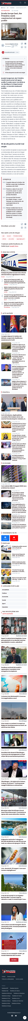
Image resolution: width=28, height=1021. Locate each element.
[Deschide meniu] (25, 3)
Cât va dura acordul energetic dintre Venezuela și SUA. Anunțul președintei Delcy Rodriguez (13, 926)
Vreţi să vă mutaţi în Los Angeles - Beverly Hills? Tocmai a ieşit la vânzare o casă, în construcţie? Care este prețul (13, 898)
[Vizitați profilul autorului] (2, 45)
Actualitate (12, 7)
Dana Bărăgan (23, 721)
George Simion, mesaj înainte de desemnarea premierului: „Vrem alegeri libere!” (19, 437)
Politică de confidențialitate (8, 979)
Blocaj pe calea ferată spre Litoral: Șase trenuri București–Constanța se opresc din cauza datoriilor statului (13, 812)
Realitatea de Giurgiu (6, 1006)
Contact (3, 976)
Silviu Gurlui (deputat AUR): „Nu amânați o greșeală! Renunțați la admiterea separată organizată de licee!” (14, 282)
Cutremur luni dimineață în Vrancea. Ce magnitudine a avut (13, 697)
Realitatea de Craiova (17, 995)
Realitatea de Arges (6, 995)
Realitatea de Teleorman (17, 1000)
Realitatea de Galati (21, 636)
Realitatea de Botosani (7, 993)
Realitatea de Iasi (16, 998)
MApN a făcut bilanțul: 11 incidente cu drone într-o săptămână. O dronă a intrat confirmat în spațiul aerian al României (19, 385)
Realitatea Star (5, 990)
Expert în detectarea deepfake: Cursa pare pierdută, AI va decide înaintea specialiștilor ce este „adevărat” (13, 640)
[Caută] (20, 3)
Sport (5, 299)
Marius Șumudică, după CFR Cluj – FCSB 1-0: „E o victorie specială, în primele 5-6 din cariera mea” (14, 304)
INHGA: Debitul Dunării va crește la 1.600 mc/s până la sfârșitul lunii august (14, 288)
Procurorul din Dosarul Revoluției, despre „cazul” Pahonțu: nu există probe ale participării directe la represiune (15, 201)
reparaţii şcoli (20, 239)
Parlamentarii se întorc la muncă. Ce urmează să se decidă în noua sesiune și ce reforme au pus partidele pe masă (19, 427)
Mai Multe (14, 960)
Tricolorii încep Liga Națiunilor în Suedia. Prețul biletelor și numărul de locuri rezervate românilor (15, 296)
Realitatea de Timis (6, 998)
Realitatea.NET (5, 988)
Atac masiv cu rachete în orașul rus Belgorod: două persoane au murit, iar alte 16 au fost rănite (14, 725)
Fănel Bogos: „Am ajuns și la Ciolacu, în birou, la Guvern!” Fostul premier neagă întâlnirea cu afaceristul (13, 783)
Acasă (4, 7)
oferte (4, 239)
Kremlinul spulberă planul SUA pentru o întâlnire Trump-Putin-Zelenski (19, 458)
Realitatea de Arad (6, 1003)
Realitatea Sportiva (14, 988)
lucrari (9, 236)
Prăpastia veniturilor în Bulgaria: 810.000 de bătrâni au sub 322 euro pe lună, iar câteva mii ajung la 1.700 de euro (13, 842)
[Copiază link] (22, 43)
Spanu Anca (14, 44)
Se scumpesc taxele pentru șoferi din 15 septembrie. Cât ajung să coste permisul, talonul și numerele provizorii (19, 496)
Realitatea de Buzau (16, 1003)
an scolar (11, 239)
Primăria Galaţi (17, 236)
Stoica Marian (23, 694)
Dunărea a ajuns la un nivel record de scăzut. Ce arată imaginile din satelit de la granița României (14, 191)
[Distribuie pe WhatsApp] (22, 47)
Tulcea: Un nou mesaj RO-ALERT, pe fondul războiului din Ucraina (12, 954)
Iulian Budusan (23, 750)
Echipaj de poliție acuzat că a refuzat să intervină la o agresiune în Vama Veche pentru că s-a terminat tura (13, 274)
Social (3, 276)
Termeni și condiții (11, 976)
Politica (6, 284)
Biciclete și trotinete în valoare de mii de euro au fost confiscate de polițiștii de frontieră (19, 518)
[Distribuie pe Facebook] (25, 43)
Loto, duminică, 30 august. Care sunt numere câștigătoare (13, 869)
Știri (7, 7)
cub (3, 236)
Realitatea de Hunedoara (19, 993)
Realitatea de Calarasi (15, 990)
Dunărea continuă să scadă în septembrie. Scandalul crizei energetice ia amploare (11, 669)
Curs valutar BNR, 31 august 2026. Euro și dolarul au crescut (14, 487)
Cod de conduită (19, 979)
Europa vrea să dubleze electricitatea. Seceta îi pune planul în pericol (19, 526)
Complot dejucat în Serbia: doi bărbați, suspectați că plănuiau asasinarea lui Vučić (15, 184)
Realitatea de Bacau (6, 1000)
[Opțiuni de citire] (24, 1017)
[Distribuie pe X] (25, 47)
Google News (13, 246)
